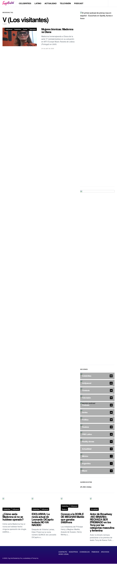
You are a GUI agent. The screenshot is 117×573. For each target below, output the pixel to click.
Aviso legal (63, 554)
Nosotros (73, 552)
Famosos (95, 552)
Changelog (85, 552)
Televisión (65, 3)
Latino (38, 3)
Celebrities (25, 3)
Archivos (105, 552)
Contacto (62, 552)
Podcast (78, 3)
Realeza (64, 509)
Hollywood (8, 29)
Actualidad (51, 3)
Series (25, 29)
